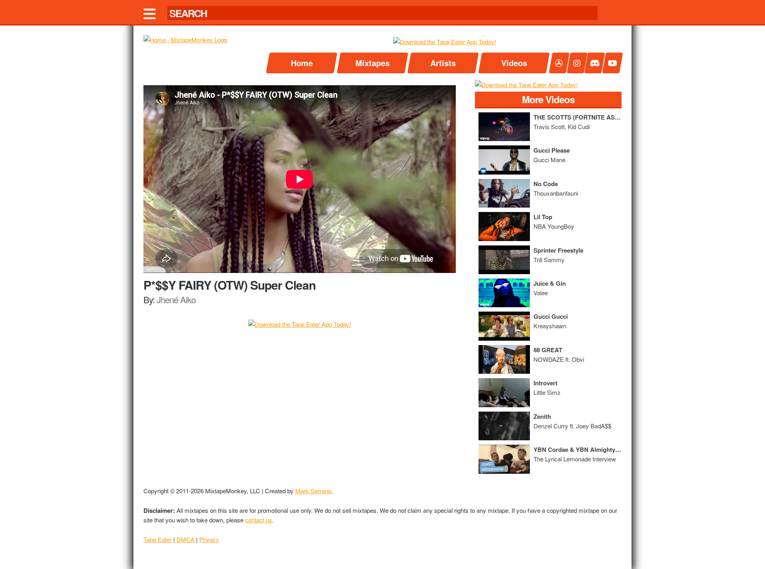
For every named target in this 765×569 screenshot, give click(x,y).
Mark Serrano (313, 491)
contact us (258, 520)
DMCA (185, 539)
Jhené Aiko (176, 299)
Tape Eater (157, 539)
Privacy (209, 539)
